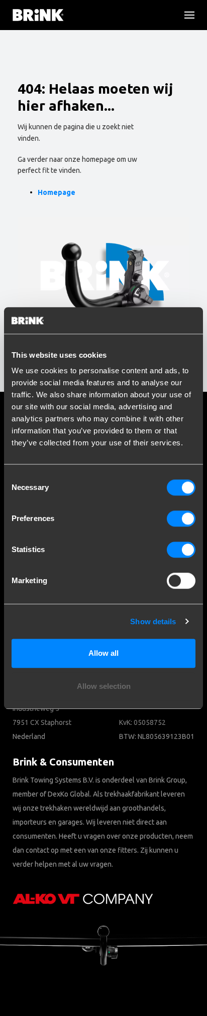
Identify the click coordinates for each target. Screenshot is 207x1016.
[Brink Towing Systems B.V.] (38, 15)
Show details (153, 621)
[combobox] (40, 93)
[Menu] (185, 15)
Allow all (103, 653)
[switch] (181, 519)
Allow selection (104, 686)
